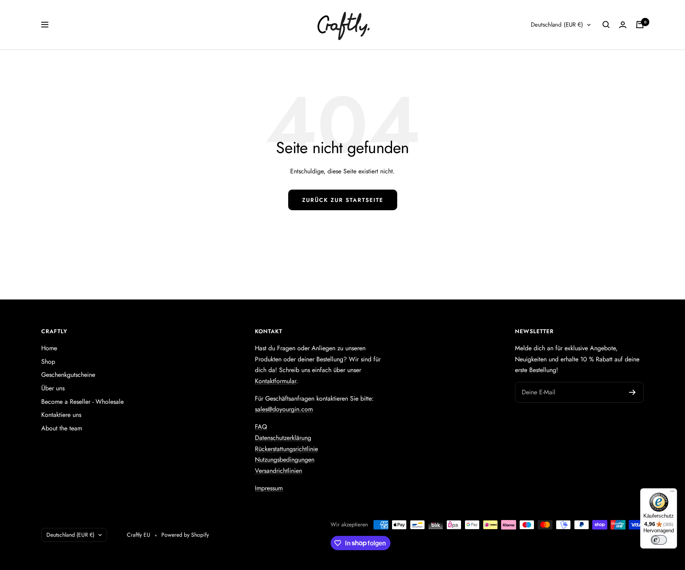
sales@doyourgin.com (284, 409)
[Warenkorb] (640, 24)
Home (49, 348)
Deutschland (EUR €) (557, 24)
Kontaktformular (275, 381)
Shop (48, 361)
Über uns (53, 388)
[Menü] (672, 493)
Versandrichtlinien (278, 470)
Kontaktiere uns (61, 414)
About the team (61, 428)
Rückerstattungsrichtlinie (286, 448)
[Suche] (606, 24)
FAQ (261, 426)
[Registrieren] (632, 392)
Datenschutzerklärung (283, 437)
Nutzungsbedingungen (284, 459)
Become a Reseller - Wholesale (82, 401)
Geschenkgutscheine (68, 374)
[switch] (659, 540)
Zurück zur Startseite (342, 200)
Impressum (269, 488)
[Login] (622, 24)
